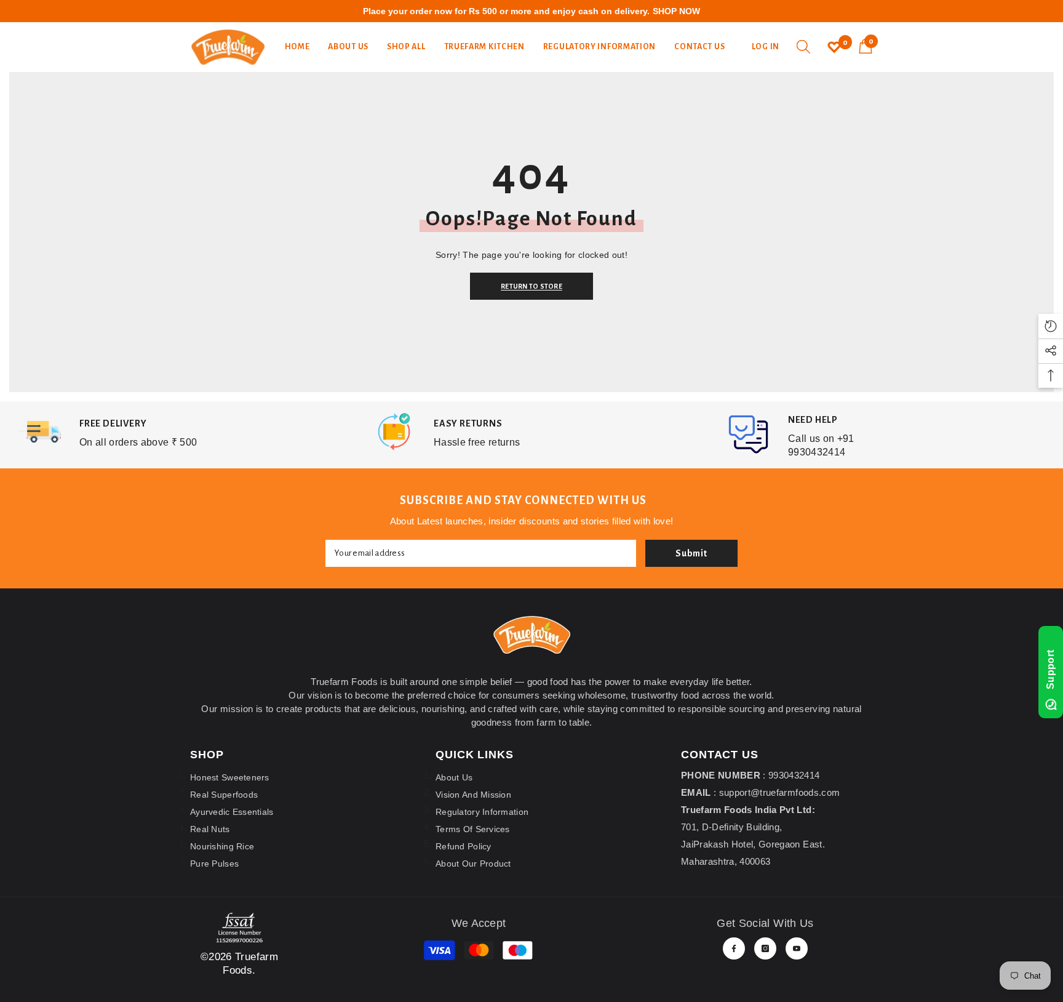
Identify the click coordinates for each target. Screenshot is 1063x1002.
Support (1050, 669)
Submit (691, 553)
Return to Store (534, 286)
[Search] (803, 47)
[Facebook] (734, 948)
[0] (834, 47)
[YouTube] (797, 948)
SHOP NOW (676, 11)
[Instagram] (765, 948)
